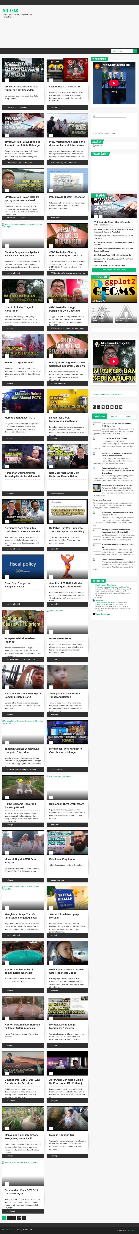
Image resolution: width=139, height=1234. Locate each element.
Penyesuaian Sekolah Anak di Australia (117, 485)
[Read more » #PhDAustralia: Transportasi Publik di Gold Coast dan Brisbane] (20, 58)
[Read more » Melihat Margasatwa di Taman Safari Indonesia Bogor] (65, 941)
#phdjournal (23, 107)
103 (19, 1218)
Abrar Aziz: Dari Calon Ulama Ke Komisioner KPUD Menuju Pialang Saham (66, 1083)
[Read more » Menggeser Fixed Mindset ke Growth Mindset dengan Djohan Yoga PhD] (65, 720)
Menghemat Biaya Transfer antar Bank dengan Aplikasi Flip (21, 917)
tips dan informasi (25, 163)
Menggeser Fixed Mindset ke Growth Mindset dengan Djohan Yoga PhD (66, 752)
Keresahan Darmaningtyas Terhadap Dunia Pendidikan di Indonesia (22, 476)
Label (128, 417)
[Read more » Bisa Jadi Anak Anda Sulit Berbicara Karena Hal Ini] (65, 444)
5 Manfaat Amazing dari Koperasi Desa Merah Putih (112, 587)
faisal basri (99, 600)
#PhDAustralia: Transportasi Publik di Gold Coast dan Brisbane (21, 90)
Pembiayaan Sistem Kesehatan (67, 197)
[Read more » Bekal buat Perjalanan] (65, 831)
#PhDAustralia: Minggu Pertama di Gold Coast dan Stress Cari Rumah (64, 310)
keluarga (10, 383)
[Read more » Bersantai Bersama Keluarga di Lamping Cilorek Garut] (20, 665)
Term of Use (108, 394)
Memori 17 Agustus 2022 (19, 362)
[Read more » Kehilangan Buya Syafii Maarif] (65, 775)
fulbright (54, 383)
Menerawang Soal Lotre (102, 500)
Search (135, 51)
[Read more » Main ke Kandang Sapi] (65, 1107)
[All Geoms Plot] (114, 289)
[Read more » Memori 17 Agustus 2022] (20, 334)
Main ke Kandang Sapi (62, 1135)
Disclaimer (118, 394)
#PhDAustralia (12, 107)
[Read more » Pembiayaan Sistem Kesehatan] (65, 168)
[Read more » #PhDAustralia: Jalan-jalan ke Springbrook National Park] (20, 168)
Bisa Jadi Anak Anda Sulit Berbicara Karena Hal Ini (113, 255)
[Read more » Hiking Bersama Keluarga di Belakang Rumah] (20, 775)
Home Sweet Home (60, 638)
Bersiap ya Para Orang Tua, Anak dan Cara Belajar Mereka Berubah (22, 531)
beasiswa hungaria (22, 770)
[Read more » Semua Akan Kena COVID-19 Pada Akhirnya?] (20, 1162)
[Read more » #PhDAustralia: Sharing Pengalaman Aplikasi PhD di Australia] (65, 224)
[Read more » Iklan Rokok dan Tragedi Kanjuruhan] (20, 279)
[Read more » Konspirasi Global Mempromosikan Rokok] (65, 389)
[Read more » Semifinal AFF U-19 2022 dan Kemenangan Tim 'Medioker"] (65, 555)
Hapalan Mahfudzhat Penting (113, 559)
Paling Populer (99, 416)
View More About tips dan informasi (114, 270)
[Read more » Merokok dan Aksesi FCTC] (20, 389)
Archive (114, 417)
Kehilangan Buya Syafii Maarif (66, 804)
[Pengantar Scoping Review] (126, 314)
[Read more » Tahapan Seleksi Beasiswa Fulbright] (20, 610)
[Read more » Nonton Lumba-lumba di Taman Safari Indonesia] (20, 941)
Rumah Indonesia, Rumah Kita (105, 602)
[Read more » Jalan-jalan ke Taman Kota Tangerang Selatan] (65, 665)
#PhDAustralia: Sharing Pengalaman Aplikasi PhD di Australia (65, 255)
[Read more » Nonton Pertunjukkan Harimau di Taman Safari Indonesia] (20, 996)
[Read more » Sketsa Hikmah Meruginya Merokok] (65, 886)
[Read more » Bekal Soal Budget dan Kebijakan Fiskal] (20, 555)
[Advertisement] (88, 26)
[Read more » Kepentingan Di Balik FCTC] (65, 58)
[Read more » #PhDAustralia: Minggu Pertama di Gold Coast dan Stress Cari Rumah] (65, 279)
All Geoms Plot (99, 301)
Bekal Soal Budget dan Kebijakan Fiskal (109, 265)
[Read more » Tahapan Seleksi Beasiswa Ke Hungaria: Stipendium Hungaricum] (20, 720)
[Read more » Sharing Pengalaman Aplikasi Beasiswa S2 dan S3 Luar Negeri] (20, 224)
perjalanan (23, 218)
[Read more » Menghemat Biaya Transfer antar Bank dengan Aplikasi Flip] (20, 886)
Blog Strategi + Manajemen (105, 585)
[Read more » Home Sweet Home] (65, 610)
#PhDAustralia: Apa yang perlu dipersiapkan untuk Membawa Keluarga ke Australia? (67, 145)
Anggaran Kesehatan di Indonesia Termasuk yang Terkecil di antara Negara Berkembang (118, 470)
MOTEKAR (10, 10)
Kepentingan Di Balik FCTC (65, 86)
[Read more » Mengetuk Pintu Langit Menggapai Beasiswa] (65, 996)
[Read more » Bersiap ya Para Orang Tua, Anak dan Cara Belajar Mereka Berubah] (20, 500)
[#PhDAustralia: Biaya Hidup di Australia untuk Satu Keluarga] (114, 206)
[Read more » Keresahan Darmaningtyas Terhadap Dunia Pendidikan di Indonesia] (20, 444)
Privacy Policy (98, 394)
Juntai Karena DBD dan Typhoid (114, 438)
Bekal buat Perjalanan (62, 859)
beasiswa (10, 659)
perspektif (54, 107)
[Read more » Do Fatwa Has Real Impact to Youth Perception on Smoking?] (65, 500)
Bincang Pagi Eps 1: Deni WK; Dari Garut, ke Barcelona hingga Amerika (22, 1083)
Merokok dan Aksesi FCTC (20, 417)
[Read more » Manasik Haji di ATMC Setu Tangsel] (20, 831)
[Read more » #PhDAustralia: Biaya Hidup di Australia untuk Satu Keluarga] (20, 113)
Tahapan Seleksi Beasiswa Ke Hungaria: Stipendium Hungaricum (22, 752)
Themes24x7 (131, 1230)
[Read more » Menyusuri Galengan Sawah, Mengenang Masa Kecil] (20, 1107)
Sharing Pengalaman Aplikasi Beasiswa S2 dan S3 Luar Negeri (22, 255)
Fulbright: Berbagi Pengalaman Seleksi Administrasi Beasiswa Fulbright (67, 366)
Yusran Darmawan (102, 614)
